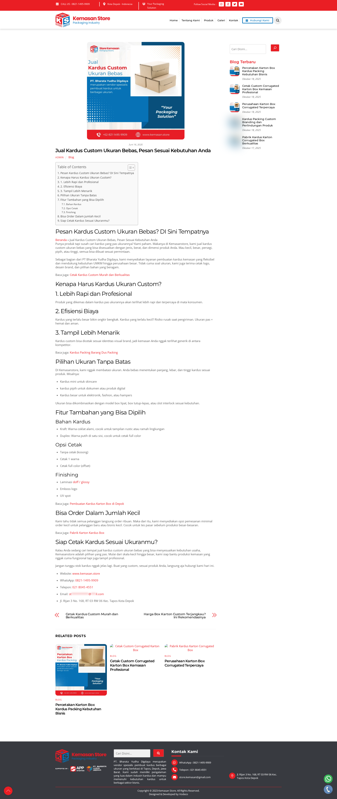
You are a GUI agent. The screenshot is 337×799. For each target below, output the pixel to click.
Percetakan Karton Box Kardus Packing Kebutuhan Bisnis (78, 709)
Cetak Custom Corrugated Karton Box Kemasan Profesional (132, 665)
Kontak (233, 20)
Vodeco (183, 794)
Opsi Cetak (72, 208)
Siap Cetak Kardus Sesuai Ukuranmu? (84, 220)
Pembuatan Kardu (82, 504)
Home (174, 20)
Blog (71, 157)
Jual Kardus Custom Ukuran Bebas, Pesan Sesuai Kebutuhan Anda (133, 150)
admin (59, 157)
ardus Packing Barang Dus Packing (95, 352)
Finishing (70, 212)
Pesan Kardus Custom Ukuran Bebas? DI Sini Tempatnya (97, 173)
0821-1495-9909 (86, 580)
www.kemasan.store (86, 573)
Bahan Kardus (73, 204)
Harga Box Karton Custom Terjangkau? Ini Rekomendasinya (175, 616)
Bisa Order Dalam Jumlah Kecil (80, 216)
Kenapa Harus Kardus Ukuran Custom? (85, 177)
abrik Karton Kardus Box (88, 533)
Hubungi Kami (259, 20)
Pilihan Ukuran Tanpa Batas (78, 195)
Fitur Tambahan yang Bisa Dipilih (82, 200)
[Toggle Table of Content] (129, 167)
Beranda (61, 240)
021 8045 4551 (82, 587)
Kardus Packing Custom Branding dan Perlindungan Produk (259, 122)
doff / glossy (81, 482)
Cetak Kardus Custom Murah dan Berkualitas (92, 616)
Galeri (221, 20)
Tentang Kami (191, 20)
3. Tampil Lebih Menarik (76, 191)
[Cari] (275, 48)
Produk (208, 20)
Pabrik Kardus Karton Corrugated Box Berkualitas (257, 140)
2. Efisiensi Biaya (71, 186)
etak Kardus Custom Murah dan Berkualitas (101, 275)
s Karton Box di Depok (109, 504)
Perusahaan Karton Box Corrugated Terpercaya (185, 663)
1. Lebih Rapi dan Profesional (79, 182)
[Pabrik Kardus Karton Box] (82, 25)
